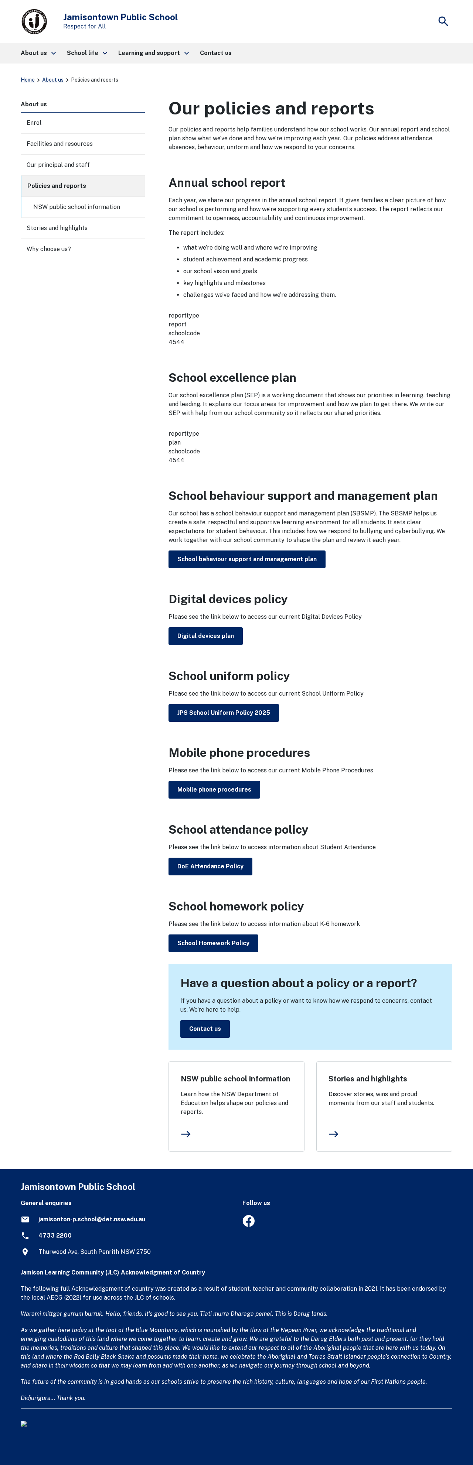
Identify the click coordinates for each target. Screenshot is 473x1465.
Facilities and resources (60, 143)
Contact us (205, 1028)
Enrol (34, 122)
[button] (38, 53)
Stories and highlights (368, 1078)
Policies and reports (56, 185)
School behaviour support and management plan (247, 559)
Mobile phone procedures (214, 789)
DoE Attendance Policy (210, 866)
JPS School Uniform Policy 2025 (223, 712)
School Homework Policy (213, 943)
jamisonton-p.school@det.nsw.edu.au (91, 1219)
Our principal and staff (58, 164)
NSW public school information (235, 1078)
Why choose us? (49, 249)
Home (28, 80)
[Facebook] (248, 1224)
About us (53, 80)
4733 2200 (55, 1235)
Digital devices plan (205, 635)
